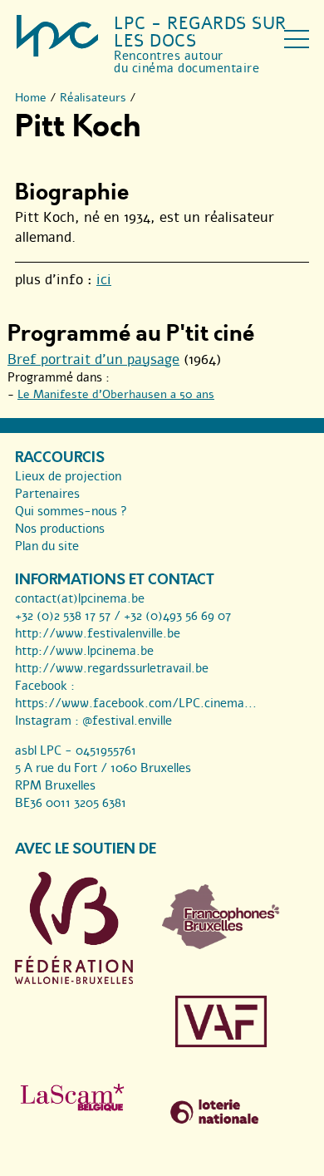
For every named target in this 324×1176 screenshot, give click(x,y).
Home (31, 98)
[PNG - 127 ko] (221, 945)
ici (103, 279)
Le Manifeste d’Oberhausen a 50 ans (115, 394)
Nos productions (60, 528)
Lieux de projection (68, 476)
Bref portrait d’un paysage (93, 359)
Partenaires (47, 493)
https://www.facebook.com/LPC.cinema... (136, 703)
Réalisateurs (93, 98)
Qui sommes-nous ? (71, 511)
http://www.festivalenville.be (97, 633)
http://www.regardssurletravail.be (112, 668)
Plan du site (47, 546)
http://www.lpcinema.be (84, 650)
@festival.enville (127, 720)
